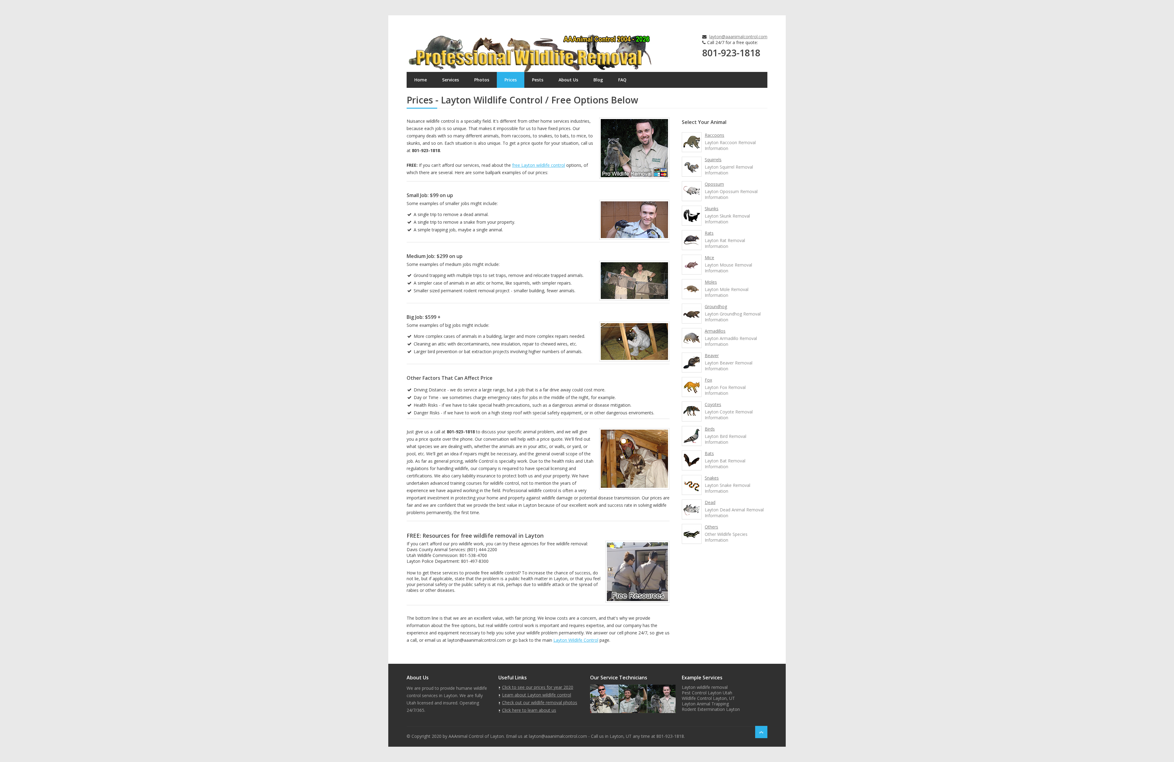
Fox (708, 380)
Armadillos (715, 331)
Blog (598, 80)
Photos (481, 80)
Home (420, 80)
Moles (711, 282)
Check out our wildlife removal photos (539, 702)
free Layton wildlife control (538, 165)
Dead (710, 502)
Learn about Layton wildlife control (536, 695)
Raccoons (714, 135)
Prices (510, 80)
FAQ (622, 80)
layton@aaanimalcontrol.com (738, 36)
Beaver (712, 355)
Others (711, 527)
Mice (709, 257)
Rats (709, 233)
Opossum (714, 184)
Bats (709, 453)
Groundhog (716, 306)
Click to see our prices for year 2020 (537, 687)
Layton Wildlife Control (575, 640)
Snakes (712, 478)
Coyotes (713, 404)
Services (450, 80)
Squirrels (713, 159)
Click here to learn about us (529, 710)
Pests (537, 80)
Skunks (711, 208)
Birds (710, 429)
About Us (568, 80)
